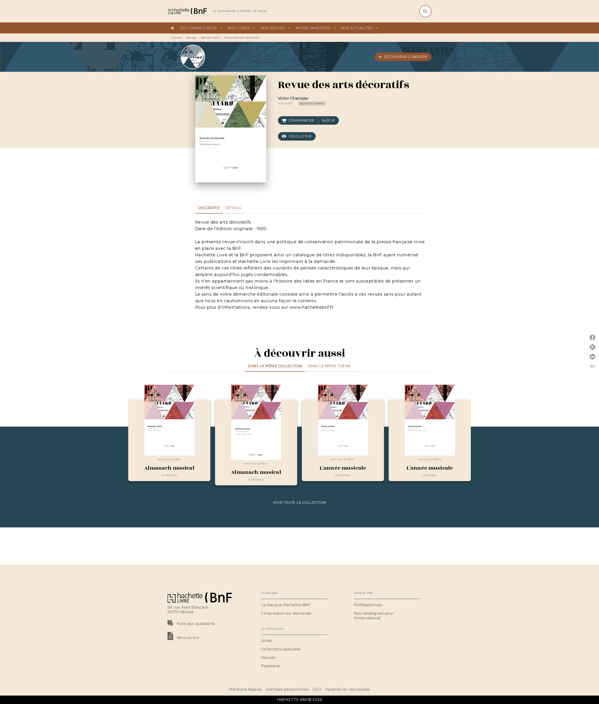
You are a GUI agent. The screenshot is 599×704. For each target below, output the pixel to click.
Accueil (176, 37)
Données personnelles (287, 689)
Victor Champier (293, 98)
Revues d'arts (210, 37)
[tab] (172, 28)
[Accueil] (187, 11)
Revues (191, 37)
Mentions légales (245, 689)
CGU (317, 689)
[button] (403, 57)
